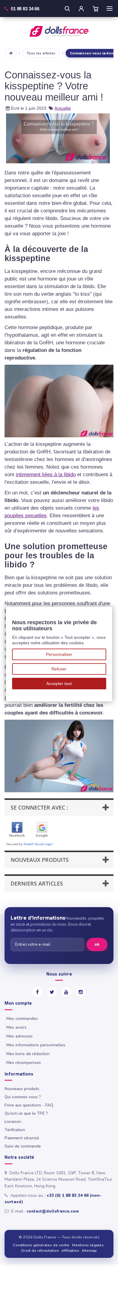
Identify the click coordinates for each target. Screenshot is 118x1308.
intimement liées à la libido (46, 474)
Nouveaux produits (22, 1089)
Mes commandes (22, 1018)
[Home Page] (10, 53)
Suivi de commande (23, 1146)
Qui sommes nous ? (23, 1097)
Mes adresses (19, 1036)
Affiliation (70, 1250)
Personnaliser (59, 654)
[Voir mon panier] (95, 8)
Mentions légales (88, 1245)
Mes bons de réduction (28, 1054)
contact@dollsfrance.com (53, 1211)
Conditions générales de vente (41, 1245)
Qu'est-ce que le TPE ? (26, 1113)
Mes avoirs (16, 1027)
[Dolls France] (59, 31)
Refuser (59, 668)
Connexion (81, 8)
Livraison (13, 1121)
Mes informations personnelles (35, 1045)
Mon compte (18, 1003)
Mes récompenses (23, 1062)
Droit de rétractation (40, 1250)
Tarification (15, 1130)
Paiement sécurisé (22, 1138)
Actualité (62, 108)
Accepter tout (59, 683)
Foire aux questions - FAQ (29, 1105)
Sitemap (89, 1250)
